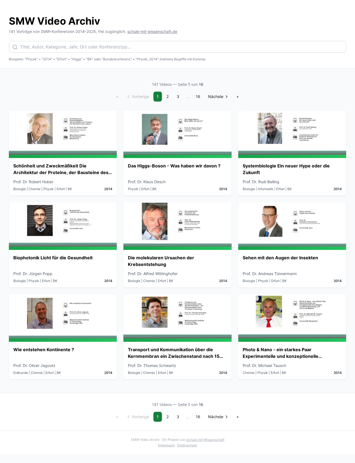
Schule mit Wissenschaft (205, 440)
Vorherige (140, 96)
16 (198, 96)
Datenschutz (187, 445)
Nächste (215, 96)
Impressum (166, 445)
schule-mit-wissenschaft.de (152, 31)
